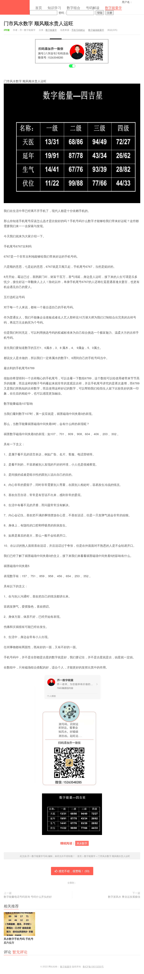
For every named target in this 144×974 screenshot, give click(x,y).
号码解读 (92, 7)
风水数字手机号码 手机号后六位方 (18, 940)
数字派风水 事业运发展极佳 (124, 896)
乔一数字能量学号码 (15, 7)
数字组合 (73, 7)
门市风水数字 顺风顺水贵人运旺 (38, 23)
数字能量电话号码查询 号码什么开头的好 (28, 896)
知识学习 (54, 7)
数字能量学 (113, 7)
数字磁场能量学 (96, 29)
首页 (38, 7)
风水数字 (82, 843)
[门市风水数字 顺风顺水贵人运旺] (72, 814)
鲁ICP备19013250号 (93, 966)
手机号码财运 (78, 29)
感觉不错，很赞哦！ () (73, 871)
